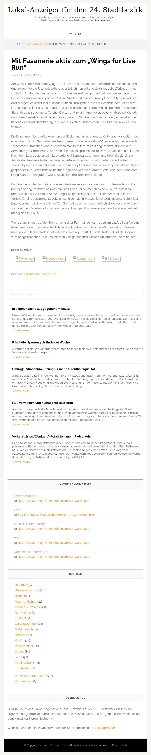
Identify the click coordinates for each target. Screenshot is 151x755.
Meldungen (22, 629)
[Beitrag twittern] (27, 258)
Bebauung (22, 585)
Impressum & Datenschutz (111, 745)
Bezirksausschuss (27, 590)
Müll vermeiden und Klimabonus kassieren (42, 403)
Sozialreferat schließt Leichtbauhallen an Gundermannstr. (56, 514)
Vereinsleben (32, 274)
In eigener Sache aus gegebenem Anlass (41, 309)
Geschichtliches (25, 601)
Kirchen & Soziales (27, 607)
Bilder (19, 596)
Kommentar (23, 612)
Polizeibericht (24, 646)
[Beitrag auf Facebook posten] (56, 258)
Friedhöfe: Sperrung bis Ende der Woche (41, 342)
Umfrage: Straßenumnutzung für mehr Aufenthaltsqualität (53, 369)
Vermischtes (48, 274)
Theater (24, 668)
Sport (18, 657)
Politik (19, 640)
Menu (78, 34)
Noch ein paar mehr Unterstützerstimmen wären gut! (53, 500)
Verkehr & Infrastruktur (30, 676)
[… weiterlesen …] (22, 330)
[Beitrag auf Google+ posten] (85, 258)
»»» (51, 718)
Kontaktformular (104, 728)
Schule (19, 651)
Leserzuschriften (26, 623)
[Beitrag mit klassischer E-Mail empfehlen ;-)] (111, 258)
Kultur (19, 618)
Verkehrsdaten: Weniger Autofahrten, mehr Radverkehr (51, 436)
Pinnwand (21, 635)
